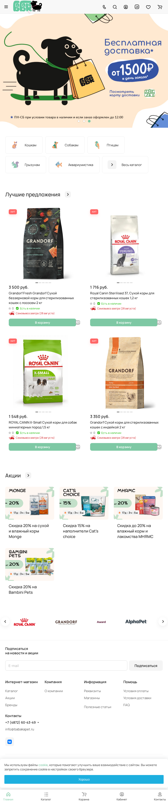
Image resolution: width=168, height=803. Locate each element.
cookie (43, 765)
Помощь (130, 681)
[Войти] (126, 7)
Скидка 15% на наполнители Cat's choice (80, 531)
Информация (95, 681)
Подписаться (146, 665)
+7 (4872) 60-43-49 (20, 722)
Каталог (11, 691)
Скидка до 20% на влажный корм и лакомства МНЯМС (135, 531)
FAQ (126, 705)
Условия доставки (137, 698)
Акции (10, 698)
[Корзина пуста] (160, 7)
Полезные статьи (97, 707)
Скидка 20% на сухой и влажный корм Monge (29, 531)
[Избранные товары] (148, 7)
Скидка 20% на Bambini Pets (23, 589)
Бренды (11, 705)
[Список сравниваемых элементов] (137, 7)
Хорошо (84, 779)
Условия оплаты (136, 691)
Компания (53, 681)
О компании (54, 691)
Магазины (92, 698)
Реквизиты (92, 691)
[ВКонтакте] (9, 741)
